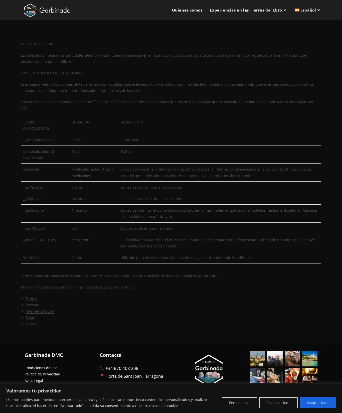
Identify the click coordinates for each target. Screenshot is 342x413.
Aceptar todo (317, 402)
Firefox (31, 298)
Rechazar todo (278, 402)
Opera (31, 323)
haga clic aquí (205, 275)
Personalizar (239, 402)
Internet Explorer (40, 311)
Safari (31, 317)
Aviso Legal (34, 380)
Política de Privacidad (42, 374)
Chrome (32, 305)
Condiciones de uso (41, 367)
